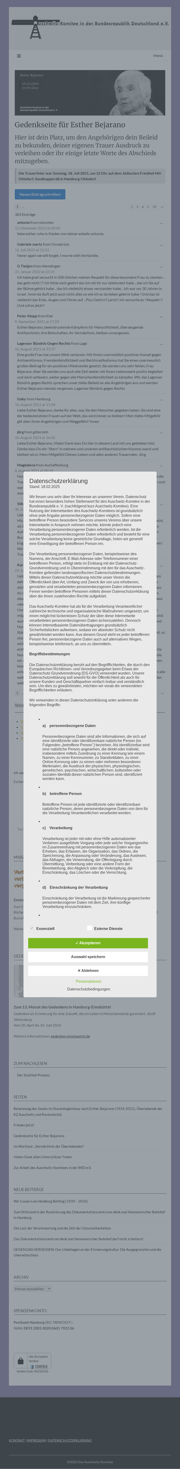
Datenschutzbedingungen (88, 989)
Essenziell (45, 929)
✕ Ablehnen (88, 971)
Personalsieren (88, 982)
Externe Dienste (108, 929)
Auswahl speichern (88, 957)
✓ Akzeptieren (88, 943)
